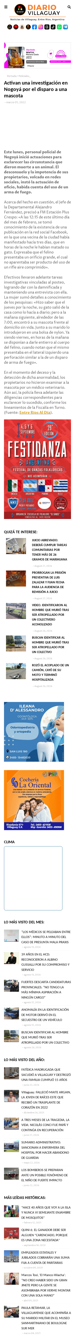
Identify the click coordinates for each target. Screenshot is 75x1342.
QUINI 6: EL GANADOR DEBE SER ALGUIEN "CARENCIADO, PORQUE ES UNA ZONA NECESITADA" (44, 1235)
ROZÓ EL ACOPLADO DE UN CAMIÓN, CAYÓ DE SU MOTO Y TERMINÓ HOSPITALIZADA (50, 673)
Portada (12, 76)
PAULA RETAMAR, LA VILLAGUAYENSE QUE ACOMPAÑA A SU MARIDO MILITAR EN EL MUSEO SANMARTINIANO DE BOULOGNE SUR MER (46, 1318)
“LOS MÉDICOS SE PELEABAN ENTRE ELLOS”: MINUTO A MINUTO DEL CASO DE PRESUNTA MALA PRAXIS (46, 937)
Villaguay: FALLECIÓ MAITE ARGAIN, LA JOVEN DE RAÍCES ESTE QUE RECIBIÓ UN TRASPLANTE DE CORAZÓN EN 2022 (46, 1100)
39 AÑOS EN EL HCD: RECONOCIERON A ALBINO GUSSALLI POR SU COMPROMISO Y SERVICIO (45, 962)
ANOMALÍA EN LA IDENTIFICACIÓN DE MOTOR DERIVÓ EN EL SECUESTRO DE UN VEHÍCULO (45, 1015)
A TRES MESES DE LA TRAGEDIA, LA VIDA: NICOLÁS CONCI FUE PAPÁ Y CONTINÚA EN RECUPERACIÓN (45, 1125)
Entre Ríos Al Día (34, 412)
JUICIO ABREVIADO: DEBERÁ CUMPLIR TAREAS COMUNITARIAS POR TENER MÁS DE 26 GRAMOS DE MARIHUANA (49, 550)
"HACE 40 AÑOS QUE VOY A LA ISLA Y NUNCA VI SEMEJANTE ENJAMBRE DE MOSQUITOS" (46, 1213)
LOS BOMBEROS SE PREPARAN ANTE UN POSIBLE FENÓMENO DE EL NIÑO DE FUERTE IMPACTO (44, 1175)
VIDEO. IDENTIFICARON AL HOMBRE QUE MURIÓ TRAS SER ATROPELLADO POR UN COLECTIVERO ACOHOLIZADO (50, 615)
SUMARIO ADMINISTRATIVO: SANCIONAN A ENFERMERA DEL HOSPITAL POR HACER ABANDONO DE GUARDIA (45, 1150)
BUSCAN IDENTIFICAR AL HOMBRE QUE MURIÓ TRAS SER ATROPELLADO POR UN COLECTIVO (50, 645)
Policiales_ (24, 76)
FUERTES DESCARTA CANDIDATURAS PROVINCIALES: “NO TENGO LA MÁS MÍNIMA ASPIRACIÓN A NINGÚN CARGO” (46, 989)
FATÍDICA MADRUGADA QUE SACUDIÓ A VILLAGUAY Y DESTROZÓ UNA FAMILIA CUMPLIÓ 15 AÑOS (46, 1075)
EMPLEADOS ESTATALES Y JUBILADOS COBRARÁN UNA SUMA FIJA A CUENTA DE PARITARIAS (45, 1258)
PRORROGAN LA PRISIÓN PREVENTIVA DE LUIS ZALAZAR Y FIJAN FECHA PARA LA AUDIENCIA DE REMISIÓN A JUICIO (49, 582)
